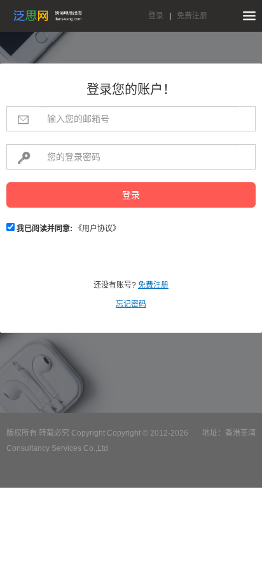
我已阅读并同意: (43, 228)
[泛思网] (47, 16)
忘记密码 (131, 304)
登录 (155, 15)
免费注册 (192, 15)
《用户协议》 (97, 228)
